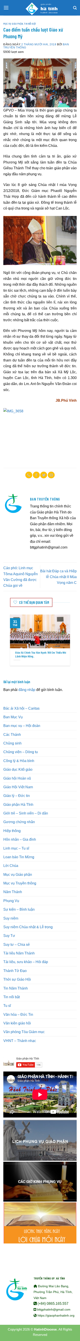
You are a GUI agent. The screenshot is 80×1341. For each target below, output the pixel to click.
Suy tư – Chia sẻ (16, 944)
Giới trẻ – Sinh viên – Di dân (25, 813)
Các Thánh (12, 734)
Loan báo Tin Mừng (18, 857)
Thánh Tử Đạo (15, 971)
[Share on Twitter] (43, 475)
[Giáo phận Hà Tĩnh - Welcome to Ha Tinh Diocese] (40, 8)
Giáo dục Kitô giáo (17, 769)
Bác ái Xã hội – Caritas (21, 708)
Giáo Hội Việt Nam (18, 787)
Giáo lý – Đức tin (16, 796)
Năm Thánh (12, 892)
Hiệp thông (12, 831)
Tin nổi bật (30, 23)
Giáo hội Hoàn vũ (17, 778)
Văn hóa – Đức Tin (18, 1014)
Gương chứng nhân (19, 822)
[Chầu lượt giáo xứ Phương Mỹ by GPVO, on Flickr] (40, 435)
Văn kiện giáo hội (17, 1023)
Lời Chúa (10, 866)
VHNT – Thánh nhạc (19, 1041)
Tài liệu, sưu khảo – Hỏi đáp (25, 962)
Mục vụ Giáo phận (13, 23)
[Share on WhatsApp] (28, 475)
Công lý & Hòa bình (18, 761)
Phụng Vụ (11, 901)
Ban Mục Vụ (13, 717)
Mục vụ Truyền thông (19, 883)
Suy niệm (10, 918)
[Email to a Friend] (51, 475)
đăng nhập (26, 690)
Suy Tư (9, 936)
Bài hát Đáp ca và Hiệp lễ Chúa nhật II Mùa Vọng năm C (58, 577)
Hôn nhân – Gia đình (19, 839)
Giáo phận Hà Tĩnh (18, 804)
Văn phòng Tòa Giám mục (24, 1032)
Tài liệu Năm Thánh (19, 953)
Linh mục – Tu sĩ (16, 848)
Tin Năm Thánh (15, 988)
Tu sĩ (7, 1006)
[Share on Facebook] (36, 475)
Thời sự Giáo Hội (17, 979)
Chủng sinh (12, 743)
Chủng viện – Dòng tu (20, 752)
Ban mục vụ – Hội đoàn (21, 726)
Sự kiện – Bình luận (19, 909)
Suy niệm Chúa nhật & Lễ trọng (28, 927)
